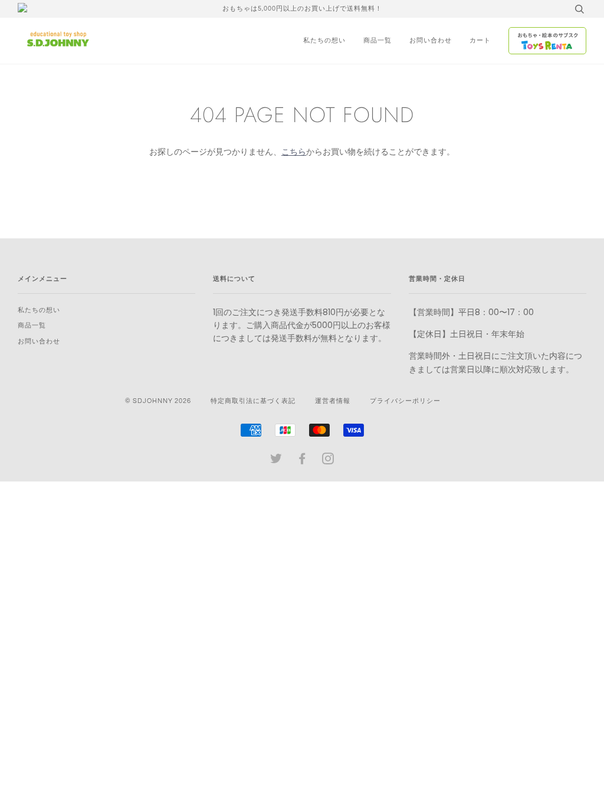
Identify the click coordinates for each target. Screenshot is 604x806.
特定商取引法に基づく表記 (253, 401)
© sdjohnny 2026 (158, 401)
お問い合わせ (430, 40)
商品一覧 (377, 40)
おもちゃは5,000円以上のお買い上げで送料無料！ (302, 8)
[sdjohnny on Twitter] (276, 461)
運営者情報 (332, 401)
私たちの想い (324, 40)
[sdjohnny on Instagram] (328, 461)
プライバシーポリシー (405, 401)
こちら (293, 152)
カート (480, 40)
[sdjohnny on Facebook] (302, 461)
